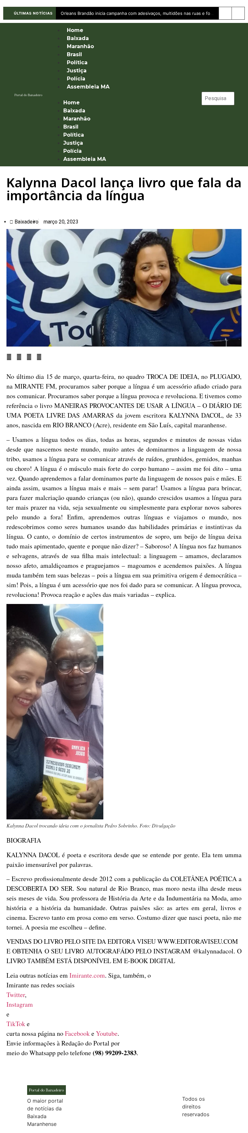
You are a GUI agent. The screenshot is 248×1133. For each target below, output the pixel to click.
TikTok (15, 1023)
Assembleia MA (88, 87)
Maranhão (80, 46)
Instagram (19, 1004)
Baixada (78, 38)
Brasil (74, 54)
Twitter (15, 994)
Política (77, 62)
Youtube (107, 1033)
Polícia (76, 79)
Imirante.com (87, 975)
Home (75, 30)
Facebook (77, 1033)
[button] (122, 95)
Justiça (77, 71)
